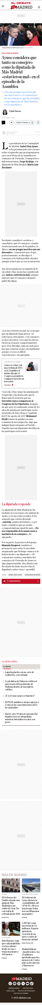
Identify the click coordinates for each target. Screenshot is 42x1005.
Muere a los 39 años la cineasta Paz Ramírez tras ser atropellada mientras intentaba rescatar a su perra (21, 718)
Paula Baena (15, 111)
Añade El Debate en (23, 122)
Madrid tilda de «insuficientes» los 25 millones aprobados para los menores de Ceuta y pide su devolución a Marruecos (31, 957)
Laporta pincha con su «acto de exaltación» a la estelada (19, 673)
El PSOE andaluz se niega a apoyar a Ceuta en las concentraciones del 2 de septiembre (22, 705)
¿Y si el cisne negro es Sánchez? (20, 696)
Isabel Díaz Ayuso (15, 575)
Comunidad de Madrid (33, 575)
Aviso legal (10, 991)
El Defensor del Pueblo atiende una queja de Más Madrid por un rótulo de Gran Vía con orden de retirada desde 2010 (11, 905)
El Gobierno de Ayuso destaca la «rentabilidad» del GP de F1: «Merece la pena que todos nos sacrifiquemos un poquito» (30, 905)
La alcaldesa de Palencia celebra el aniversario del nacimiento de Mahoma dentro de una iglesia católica (21, 685)
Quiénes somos (13, 988)
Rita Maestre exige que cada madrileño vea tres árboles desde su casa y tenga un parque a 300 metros (11, 948)
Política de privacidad (26, 991)
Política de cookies (21, 993)
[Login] (39, 7)
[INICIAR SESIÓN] (39, 7)
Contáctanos (28, 988)
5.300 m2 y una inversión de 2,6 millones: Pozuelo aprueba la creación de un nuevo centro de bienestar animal (30, 931)
